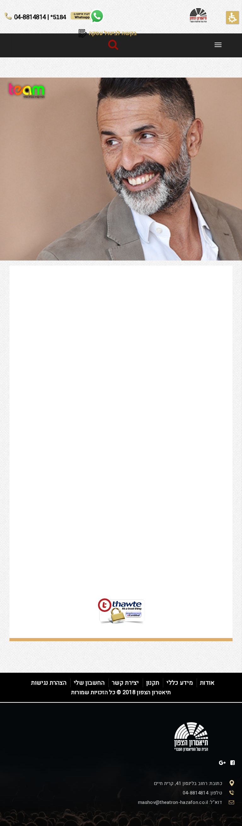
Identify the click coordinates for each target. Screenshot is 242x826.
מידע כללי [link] (179, 682)
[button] (232, 17)
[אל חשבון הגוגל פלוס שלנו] (222, 763)
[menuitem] (218, 43)
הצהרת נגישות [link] (48, 682)
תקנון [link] (152, 682)
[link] (218, 45)
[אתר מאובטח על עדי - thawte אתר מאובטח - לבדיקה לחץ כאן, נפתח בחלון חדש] (121, 595)
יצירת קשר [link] (125, 682)
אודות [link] (207, 682)
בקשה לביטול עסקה (112, 33)
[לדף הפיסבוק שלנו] (232, 763)
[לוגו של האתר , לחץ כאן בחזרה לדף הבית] (198, 15)
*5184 (40, 17)
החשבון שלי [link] (89, 682)
